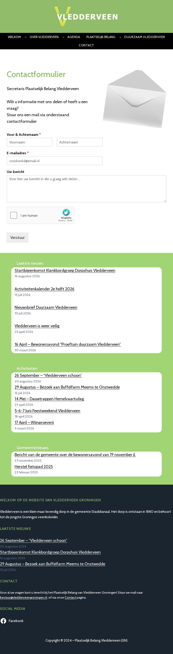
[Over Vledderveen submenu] (63, 37)
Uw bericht (15, 172)
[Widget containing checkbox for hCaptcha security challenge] (41, 215)
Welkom (14, 37)
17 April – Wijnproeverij (34, 422)
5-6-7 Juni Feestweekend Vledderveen (47, 410)
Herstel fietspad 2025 (34, 466)
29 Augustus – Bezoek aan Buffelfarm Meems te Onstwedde (67, 387)
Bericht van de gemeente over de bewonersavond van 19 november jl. (75, 454)
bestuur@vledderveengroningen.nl (23, 597)
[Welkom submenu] (26, 37)
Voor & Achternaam (24, 134)
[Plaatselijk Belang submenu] (120, 37)
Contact (70, 597)
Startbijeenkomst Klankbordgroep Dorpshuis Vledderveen (65, 270)
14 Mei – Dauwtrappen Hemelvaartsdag (49, 398)
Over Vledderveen (44, 37)
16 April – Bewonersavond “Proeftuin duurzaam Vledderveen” (68, 344)
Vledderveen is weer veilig (37, 325)
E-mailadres (18, 153)
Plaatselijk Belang (100, 37)
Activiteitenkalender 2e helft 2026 (44, 288)
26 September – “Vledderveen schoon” (48, 375)
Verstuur (17, 237)
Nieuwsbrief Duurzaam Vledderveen (46, 307)
